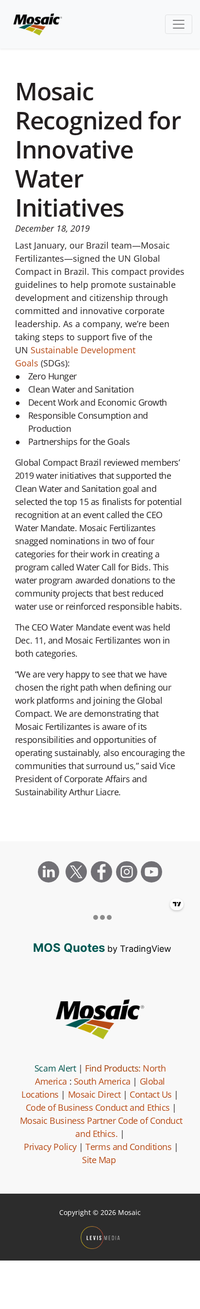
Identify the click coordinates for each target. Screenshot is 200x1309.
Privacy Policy (50, 1146)
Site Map (99, 1160)
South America (102, 1081)
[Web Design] (100, 1237)
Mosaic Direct (94, 1094)
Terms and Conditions (128, 1146)
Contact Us (151, 1094)
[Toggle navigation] (178, 24)
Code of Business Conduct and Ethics (98, 1107)
